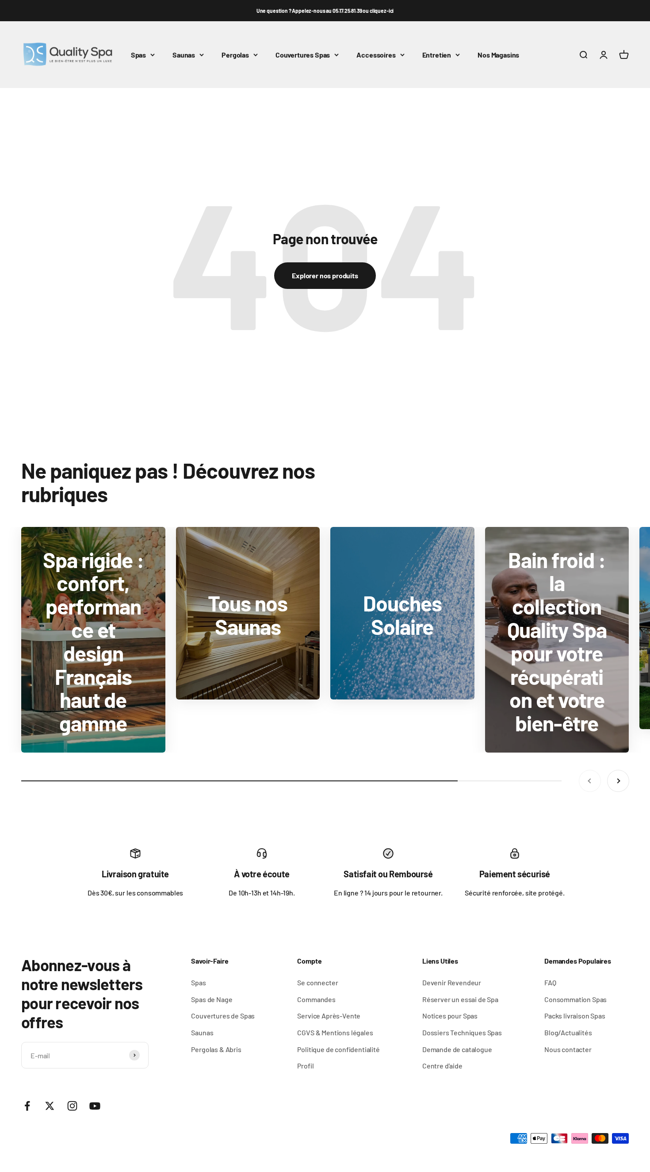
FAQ (550, 982)
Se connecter (317, 982)
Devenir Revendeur (451, 982)
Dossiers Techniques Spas (462, 1032)
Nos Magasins (498, 54)
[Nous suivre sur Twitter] (50, 1106)
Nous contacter (568, 1049)
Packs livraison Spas (574, 1015)
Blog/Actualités (568, 1032)
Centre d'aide (442, 1065)
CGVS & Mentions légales (335, 1032)
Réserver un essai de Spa (460, 999)
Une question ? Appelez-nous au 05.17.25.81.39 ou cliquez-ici (325, 11)
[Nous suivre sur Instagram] (72, 1106)
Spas (138, 54)
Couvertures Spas (302, 54)
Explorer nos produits (325, 275)
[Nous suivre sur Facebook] (27, 1106)
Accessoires (375, 54)
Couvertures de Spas (223, 1015)
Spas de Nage (211, 999)
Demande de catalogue (457, 1049)
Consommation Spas (575, 999)
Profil (305, 1065)
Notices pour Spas (450, 1015)
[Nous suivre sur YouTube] (95, 1106)
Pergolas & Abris (216, 1049)
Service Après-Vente (328, 1015)
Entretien (436, 54)
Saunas (183, 54)
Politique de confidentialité (338, 1049)
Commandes (316, 999)
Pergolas (235, 54)
